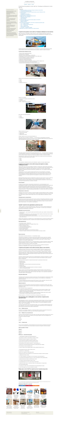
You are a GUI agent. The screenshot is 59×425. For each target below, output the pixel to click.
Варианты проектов (24, 21)
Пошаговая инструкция (28, 382)
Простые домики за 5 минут (25, 26)
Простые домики (23, 382)
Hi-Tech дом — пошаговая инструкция (26, 27)
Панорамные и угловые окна (25, 13)
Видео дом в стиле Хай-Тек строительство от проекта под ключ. (29, 28)
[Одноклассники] (35, 385)
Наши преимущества (24, 17)
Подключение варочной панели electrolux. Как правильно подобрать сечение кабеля (11, 23)
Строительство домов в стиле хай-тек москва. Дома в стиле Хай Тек (30, 19)
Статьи (32, 4)
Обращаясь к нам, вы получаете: (26, 16)
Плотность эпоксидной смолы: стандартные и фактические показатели (10, 19)
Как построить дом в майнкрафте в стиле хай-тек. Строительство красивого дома (32, 22)
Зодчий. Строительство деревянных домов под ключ (28, 15)
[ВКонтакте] (22, 385)
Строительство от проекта (36, 382)
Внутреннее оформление (24, 20)
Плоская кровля (23, 12)
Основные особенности (23, 381)
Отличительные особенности (29, 381)
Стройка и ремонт (29, 1)
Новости (29, 4)
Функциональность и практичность (26, 14)
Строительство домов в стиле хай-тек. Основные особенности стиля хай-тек (31, 10)
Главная (25, 4)
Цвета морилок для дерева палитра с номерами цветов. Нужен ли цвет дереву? (11, 16)
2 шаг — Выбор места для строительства (27, 24)
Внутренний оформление (45, 381)
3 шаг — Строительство (24, 25)
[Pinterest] (29, 385)
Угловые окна (41, 381)
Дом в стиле (32, 382)
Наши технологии (23, 18)
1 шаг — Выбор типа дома (25, 23)
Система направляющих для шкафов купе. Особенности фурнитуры (10, 26)
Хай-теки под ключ (34, 381)
